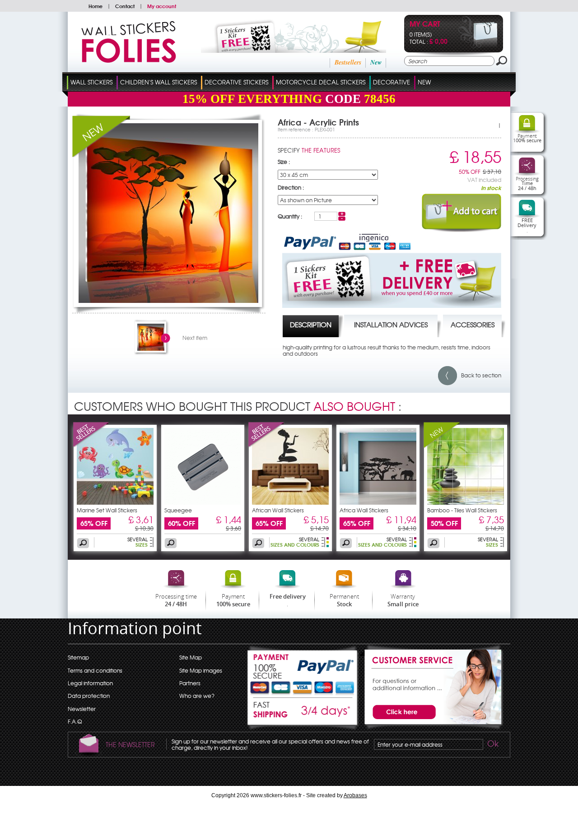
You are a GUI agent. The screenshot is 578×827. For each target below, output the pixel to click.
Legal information (90, 683)
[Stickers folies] (128, 60)
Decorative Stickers (236, 82)
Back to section (479, 375)
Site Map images (200, 670)
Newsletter (82, 709)
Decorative (391, 82)
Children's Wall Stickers (158, 82)
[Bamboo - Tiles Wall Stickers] (442, 445)
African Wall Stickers (278, 510)
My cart (425, 24)
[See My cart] (478, 46)
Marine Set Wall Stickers (107, 510)
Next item (194, 338)
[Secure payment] (303, 670)
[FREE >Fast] (303, 714)
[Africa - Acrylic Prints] (168, 301)
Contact (125, 6)
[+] (341, 214)
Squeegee (178, 510)
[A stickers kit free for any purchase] (281, 50)
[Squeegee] (202, 502)
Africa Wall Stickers (364, 510)
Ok (492, 744)
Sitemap (78, 657)
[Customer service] (431, 728)
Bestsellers (348, 62)
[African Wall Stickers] (266, 445)
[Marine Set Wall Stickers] (91, 445)
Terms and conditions (95, 670)
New (376, 62)
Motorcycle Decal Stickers (320, 82)
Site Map (190, 657)
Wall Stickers (91, 82)
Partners (189, 683)
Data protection (89, 696)
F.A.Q (75, 721)
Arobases (355, 795)
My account (161, 6)
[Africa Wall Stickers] (378, 502)
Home (96, 6)
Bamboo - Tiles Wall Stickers (462, 510)
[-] (341, 218)
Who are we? (196, 696)
